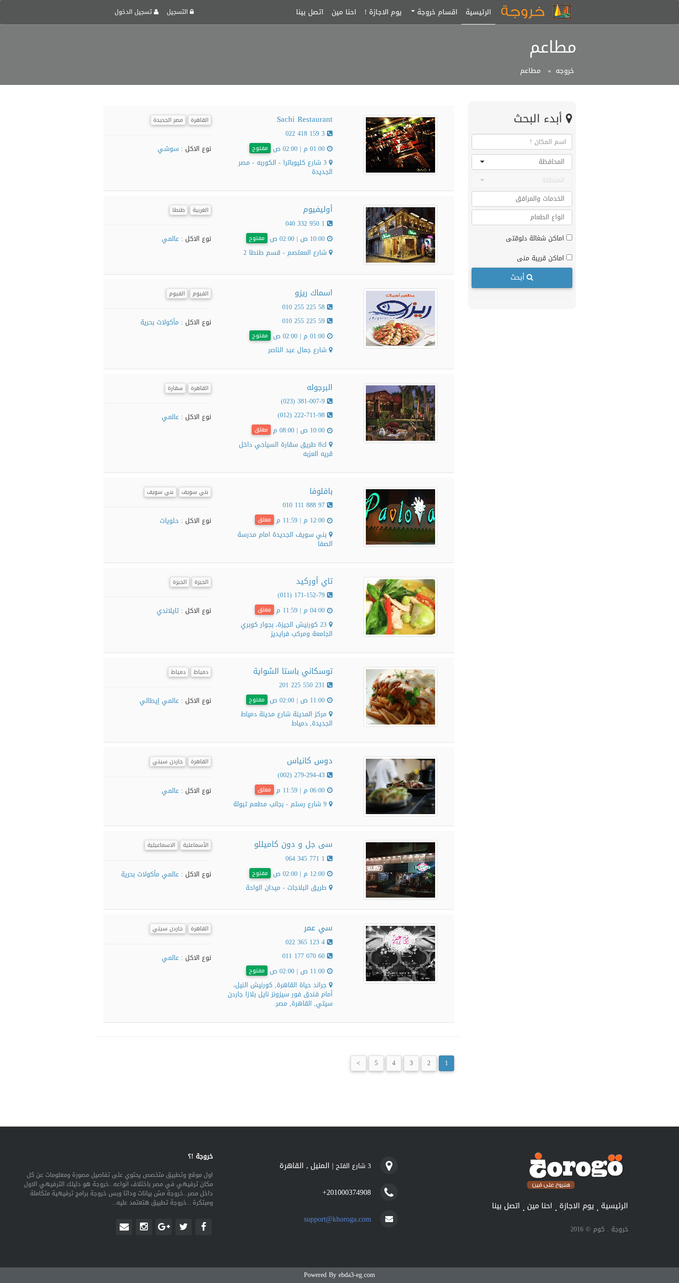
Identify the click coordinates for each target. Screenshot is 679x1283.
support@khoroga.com (337, 1219)
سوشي (168, 149)
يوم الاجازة (576, 1206)
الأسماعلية (195, 845)
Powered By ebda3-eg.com (339, 1275)
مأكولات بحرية (159, 322)
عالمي (170, 239)
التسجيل (178, 12)
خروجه (565, 70)
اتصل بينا (309, 12)
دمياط (201, 672)
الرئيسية (478, 12)
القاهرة (199, 120)
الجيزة (201, 582)
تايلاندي (168, 611)
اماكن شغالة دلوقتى (536, 238)
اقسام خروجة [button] (436, 12)
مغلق (261, 430)
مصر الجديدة (168, 120)
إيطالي (149, 701)
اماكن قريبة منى (541, 257)
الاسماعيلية (161, 845)
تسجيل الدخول (134, 12)
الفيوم (200, 293)
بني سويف (195, 492)
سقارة (175, 388)
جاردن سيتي (167, 761)
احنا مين (344, 12)
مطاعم (530, 70)
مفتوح (260, 148)
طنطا (178, 210)
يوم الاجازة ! (383, 12)
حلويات (169, 521)
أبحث (518, 277)
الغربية (200, 210)
